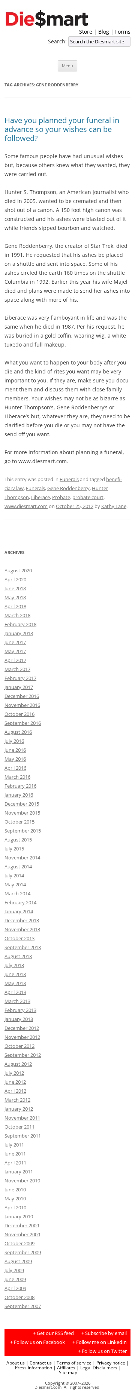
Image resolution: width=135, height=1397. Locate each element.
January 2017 (18, 687)
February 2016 (20, 785)
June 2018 (15, 588)
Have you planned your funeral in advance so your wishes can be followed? (61, 129)
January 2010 (18, 1216)
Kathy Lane (113, 506)
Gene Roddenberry (68, 488)
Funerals (69, 479)
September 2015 (22, 830)
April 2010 (15, 1207)
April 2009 (15, 1288)
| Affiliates (64, 1367)
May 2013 (15, 983)
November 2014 (22, 857)
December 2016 (21, 696)
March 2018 (17, 615)
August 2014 (18, 866)
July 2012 (14, 1073)
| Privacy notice (109, 1363)
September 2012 (22, 1055)
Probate (61, 497)
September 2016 (22, 723)
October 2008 (19, 1297)
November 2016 (22, 705)
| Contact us (39, 1363)
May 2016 (15, 759)
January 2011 (18, 1171)
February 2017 (20, 678)
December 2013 (21, 920)
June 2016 (15, 750)
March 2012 (17, 1099)
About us (15, 1363)
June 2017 (15, 642)
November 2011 (22, 1117)
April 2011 (15, 1162)
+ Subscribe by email (104, 1333)
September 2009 (22, 1252)
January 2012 (18, 1108)
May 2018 (15, 597)
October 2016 (19, 714)
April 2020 (15, 579)
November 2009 (22, 1234)
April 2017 (15, 660)
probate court (88, 497)
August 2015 (18, 839)
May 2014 (15, 884)
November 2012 (22, 1037)
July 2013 (14, 965)
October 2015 (19, 821)
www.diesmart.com (26, 506)
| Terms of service (72, 1363)
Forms (122, 31)
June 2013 (15, 974)
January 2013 (18, 1019)
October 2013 (19, 938)
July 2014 (14, 875)
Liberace (40, 497)
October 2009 (19, 1243)
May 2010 (15, 1198)
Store (85, 31)
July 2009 (14, 1270)
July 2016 (14, 741)
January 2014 (18, 911)
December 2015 (21, 803)
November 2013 (22, 929)
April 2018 (15, 606)
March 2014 (17, 893)
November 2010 (22, 1180)
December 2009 (21, 1225)
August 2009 (18, 1261)
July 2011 (14, 1144)
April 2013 (15, 992)
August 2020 (18, 570)
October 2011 (19, 1126)
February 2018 (20, 624)
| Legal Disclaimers (96, 1367)
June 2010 (15, 1189)
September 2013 (22, 947)
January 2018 (18, 633)
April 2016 (15, 767)
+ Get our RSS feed (53, 1333)
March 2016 (17, 776)
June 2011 (15, 1153)
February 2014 (20, 902)
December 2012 (21, 1028)
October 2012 (19, 1046)
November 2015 (22, 812)
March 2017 (17, 669)
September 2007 (22, 1306)
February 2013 (20, 1010)
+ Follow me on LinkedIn (99, 1342)
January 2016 (18, 794)
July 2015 (14, 848)
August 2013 (18, 956)
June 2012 (15, 1081)
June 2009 (15, 1279)
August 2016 (18, 732)
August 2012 (18, 1064)
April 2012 (15, 1090)
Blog (103, 31)
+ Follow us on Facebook (37, 1342)
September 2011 (22, 1135)
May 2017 (15, 651)
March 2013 (17, 1001)
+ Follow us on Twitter (102, 1351)
